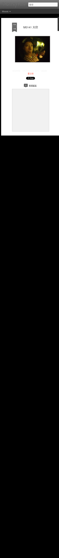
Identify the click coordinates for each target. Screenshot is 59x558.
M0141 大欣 (30, 27)
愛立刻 (30, 73)
